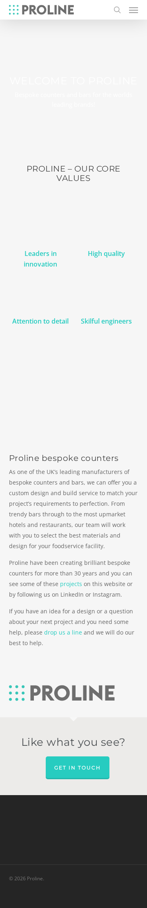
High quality (106, 253)
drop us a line (63, 632)
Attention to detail (40, 321)
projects (71, 584)
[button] (133, 10)
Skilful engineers (106, 321)
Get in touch (77, 768)
